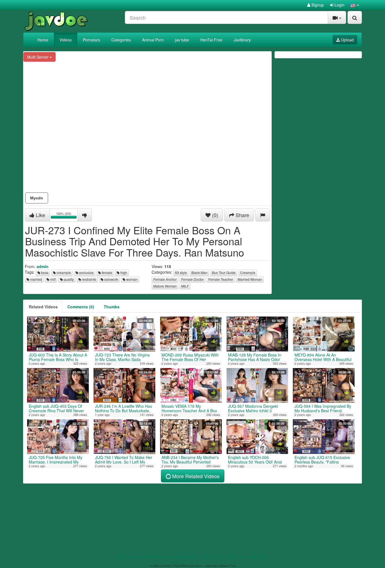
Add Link (236, 557)
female (106, 272)
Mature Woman (165, 286)
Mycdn (36, 198)
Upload (347, 40)
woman (131, 279)
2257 (220, 557)
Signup (317, 5)
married (35, 279)
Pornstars (91, 40)
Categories (121, 40)
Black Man (199, 272)
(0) (214, 215)
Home (42, 40)
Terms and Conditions (148, 557)
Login (338, 5)
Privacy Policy (184, 557)
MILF (185, 286)
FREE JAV (257, 557)
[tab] (43, 307)
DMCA (206, 557)
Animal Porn (153, 40)
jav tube (182, 40)
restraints (88, 279)
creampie (63, 272)
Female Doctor (192, 279)
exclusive (86, 272)
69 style (181, 272)
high (123, 272)
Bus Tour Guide (224, 272)
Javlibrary (242, 40)
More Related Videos (195, 476)
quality (68, 279)
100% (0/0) (67, 215)
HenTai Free (211, 40)
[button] (355, 4)
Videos (65, 40)
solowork (110, 279)
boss (44, 272)
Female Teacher (220, 279)
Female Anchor (165, 279)
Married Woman (250, 279)
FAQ (121, 557)
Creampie (247, 272)
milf (52, 279)
